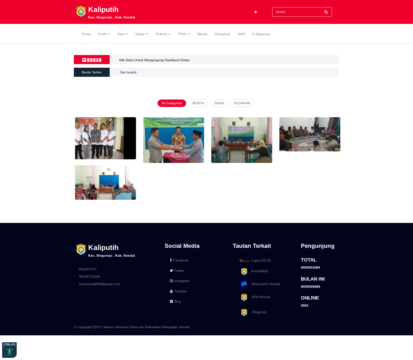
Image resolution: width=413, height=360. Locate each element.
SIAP (241, 34)
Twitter (179, 270)
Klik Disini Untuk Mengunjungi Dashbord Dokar (154, 60)
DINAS (219, 103)
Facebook (180, 260)
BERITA (198, 103)
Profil (102, 34)
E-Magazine (261, 34)
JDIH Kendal (259, 297)
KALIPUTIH (87, 269)
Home (86, 34)
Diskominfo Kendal (264, 284)
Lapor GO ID (261, 260)
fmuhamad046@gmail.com (99, 284)
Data (120, 34)
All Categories (171, 103)
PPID (182, 34)
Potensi (161, 34)
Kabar (140, 34)
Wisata (202, 34)
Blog (177, 301)
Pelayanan (223, 34)
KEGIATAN (242, 103)
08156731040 (89, 276)
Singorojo (257, 312)
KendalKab (258, 271)
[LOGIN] (255, 12)
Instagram (182, 281)
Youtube (180, 291)
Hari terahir (128, 72)
